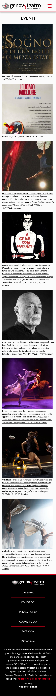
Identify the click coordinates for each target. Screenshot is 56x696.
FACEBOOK (28, 631)
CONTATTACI (28, 602)
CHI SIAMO (28, 592)
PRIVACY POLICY (28, 612)
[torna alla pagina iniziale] (21, 6)
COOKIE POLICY (28, 621)
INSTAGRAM (28, 641)
